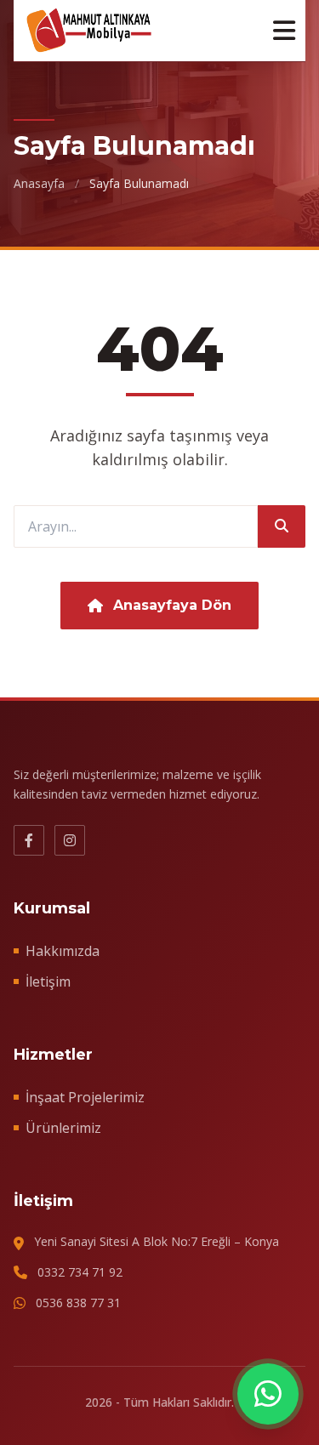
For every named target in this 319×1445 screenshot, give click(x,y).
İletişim (48, 981)
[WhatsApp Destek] (268, 1394)
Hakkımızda (63, 951)
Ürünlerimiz (63, 1127)
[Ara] (281, 526)
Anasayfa (39, 183)
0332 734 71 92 (79, 1272)
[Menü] (284, 30)
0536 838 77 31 (78, 1302)
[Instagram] (69, 840)
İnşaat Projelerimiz (85, 1097)
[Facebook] (29, 840)
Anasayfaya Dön (172, 605)
